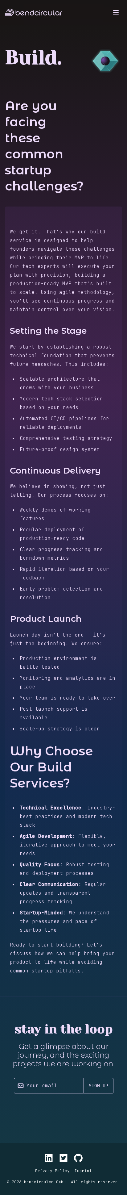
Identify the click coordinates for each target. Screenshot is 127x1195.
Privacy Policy (52, 1170)
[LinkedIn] (49, 1158)
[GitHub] (78, 1158)
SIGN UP (98, 1085)
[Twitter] (63, 1158)
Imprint (83, 1170)
